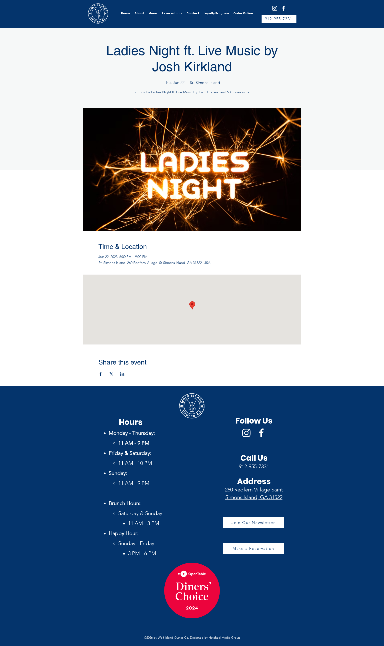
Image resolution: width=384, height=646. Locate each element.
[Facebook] (283, 8)
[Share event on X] (111, 374)
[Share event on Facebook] (100, 374)
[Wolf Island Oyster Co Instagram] (274, 8)
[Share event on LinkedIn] (122, 374)
